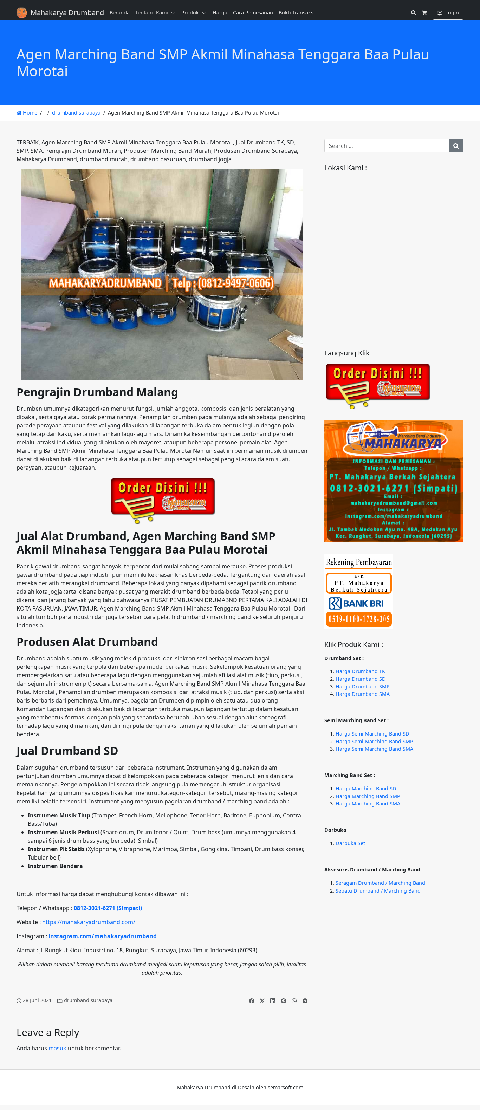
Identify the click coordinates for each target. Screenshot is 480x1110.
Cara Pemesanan (253, 12)
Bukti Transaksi (297, 12)
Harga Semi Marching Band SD (372, 733)
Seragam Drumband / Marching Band (380, 883)
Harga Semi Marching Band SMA (374, 748)
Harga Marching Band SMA (368, 803)
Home (29, 112)
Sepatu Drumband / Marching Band (378, 890)
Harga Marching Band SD (366, 788)
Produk (190, 12)
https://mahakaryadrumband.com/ (88, 922)
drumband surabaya (76, 112)
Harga (220, 12)
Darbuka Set (350, 843)
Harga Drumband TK (360, 671)
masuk (57, 1048)
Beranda (120, 12)
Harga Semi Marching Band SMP (374, 741)
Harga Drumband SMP (363, 686)
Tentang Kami (151, 12)
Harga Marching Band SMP (368, 796)
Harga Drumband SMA (363, 694)
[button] (175, 12)
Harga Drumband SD (361, 678)
